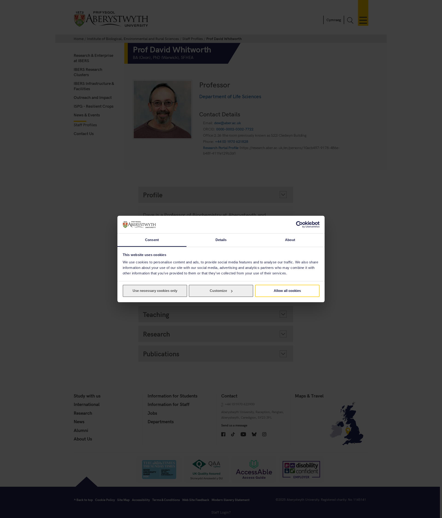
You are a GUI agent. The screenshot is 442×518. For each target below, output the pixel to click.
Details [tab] (221, 240)
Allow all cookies (287, 291)
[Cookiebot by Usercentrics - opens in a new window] (299, 224)
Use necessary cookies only (155, 291)
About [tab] (290, 240)
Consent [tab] (152, 240)
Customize (218, 291)
